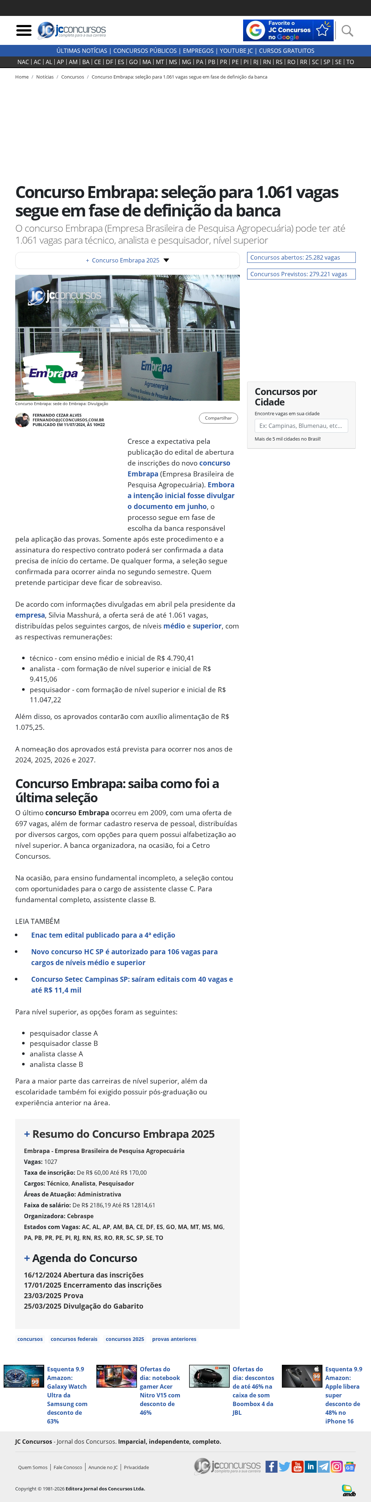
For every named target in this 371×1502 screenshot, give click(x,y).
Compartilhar (218, 418)
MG (186, 62)
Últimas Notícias (82, 51)
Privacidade (136, 1467)
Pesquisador (116, 1183)
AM (73, 62)
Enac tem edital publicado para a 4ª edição (103, 935)
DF (109, 62)
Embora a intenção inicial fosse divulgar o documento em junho (181, 495)
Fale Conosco (68, 1467)
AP (60, 62)
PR (223, 62)
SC (315, 62)
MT (160, 62)
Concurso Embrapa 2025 (122, 260)
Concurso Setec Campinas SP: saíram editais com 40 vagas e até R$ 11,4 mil (132, 984)
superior (207, 626)
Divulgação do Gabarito (83, 1306)
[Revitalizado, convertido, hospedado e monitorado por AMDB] (349, 1490)
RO (291, 62)
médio (174, 626)
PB (211, 62)
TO (350, 62)
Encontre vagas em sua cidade (287, 413)
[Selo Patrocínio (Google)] (288, 30)
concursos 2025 (125, 1338)
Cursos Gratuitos (286, 51)
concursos (30, 1338)
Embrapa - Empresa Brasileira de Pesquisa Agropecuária (104, 1151)
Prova (53, 1295)
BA (85, 62)
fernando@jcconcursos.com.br (68, 419)
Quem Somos (32, 1467)
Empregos (198, 51)
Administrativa (99, 1194)
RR (303, 62)
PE (235, 62)
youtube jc (236, 51)
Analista (83, 1183)
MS (173, 62)
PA (199, 62)
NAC (23, 62)
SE (338, 62)
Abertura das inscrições (83, 1275)
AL (49, 62)
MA (146, 62)
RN (267, 62)
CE (97, 62)
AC (37, 62)
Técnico (57, 1183)
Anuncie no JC (103, 1467)
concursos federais (74, 1338)
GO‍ (133, 62)
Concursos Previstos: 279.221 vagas (298, 274)
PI (246, 62)
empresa (30, 615)
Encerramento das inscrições (93, 1285)
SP (327, 62)
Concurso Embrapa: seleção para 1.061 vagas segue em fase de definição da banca (179, 76)
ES (121, 62)
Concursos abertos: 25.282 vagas (295, 257)
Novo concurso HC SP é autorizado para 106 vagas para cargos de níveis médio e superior (124, 957)
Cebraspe (80, 1216)
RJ (255, 62)
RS (279, 62)
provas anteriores (174, 1338)
